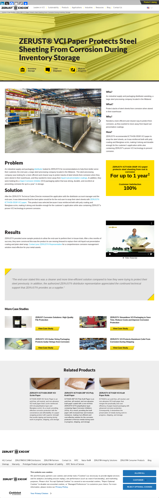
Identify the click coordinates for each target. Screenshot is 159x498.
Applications (77, 8)
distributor (38, 169)
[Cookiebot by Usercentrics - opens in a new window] (15, 493)
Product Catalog (150, 2)
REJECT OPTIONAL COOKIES (139, 487)
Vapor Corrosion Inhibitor (30, 181)
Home (4, 12)
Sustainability (53, 8)
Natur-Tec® (86, 460)
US (148, 7)
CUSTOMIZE (138, 480)
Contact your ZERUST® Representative (45, 244)
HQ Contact (7, 460)
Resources (100, 8)
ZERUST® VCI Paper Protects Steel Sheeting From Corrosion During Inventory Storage (43, 12)
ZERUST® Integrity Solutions (105, 460)
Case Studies (11, 12)
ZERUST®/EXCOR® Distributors (28, 460)
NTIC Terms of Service (75, 464)
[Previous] (6, 121)
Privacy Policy (62, 487)
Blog (108, 8)
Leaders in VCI (39, 8)
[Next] (99, 121)
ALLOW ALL (140, 473)
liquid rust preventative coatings (74, 178)
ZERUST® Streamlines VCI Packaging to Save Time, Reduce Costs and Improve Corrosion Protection (130, 320)
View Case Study (45, 329)
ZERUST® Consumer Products (132, 460)
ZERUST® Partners (51, 460)
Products (65, 8)
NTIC (76, 460)
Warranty (16, 464)
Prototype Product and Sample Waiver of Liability (43, 464)
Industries (89, 8)
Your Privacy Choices (39, 493)
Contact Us (117, 8)
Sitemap (5, 464)
